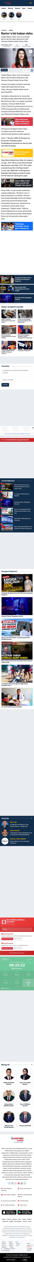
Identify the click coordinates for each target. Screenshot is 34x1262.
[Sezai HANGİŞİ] (4, 832)
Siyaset (17, 8)
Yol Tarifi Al (18, 938)
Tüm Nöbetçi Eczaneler (17, 953)
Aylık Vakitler (6, 988)
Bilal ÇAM (13, 822)
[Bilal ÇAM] (4, 824)
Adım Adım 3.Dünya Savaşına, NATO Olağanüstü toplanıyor (25, 336)
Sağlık (11, 1221)
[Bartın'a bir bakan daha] (17, 58)
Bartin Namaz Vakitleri (9, 1194)
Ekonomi (5, 1221)
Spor (24, 8)
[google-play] (25, 1212)
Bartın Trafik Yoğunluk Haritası (25, 1195)
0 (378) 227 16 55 (8, 948)
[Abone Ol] (31, 70)
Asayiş (3, 8)
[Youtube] (18, 1183)
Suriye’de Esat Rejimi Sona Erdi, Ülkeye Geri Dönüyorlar (24, 321)
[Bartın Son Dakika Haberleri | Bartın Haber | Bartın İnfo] (7, 3)
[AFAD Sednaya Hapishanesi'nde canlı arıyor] (8, 314)
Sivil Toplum (18, 1221)
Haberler (4, 30)
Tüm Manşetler (24, 1201)
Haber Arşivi (23, 1205)
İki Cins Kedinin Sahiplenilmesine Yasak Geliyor (8, 336)
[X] (12, 1183)
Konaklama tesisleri (9, 1248)
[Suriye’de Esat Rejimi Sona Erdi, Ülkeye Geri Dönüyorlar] (25, 314)
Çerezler (19, 1260)
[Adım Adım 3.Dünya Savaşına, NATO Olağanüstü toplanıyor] (25, 329)
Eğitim (29, 1219)
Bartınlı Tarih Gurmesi (18, 839)
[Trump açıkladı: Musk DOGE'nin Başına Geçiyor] (8, 345)
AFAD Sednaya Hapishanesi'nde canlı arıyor (8, 321)
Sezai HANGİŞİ (14, 830)
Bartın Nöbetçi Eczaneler (6, 1189)
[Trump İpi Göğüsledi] (25, 345)
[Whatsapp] (24, 1183)
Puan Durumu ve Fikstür (9, 1201)
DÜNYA (11, 30)
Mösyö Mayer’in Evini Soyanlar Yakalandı (19, 842)
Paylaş (5, 70)
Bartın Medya (6, 1250)
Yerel (29, 1221)
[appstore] (9, 1212)
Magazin (4, 1247)
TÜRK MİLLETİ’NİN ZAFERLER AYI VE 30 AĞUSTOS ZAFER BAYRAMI (21, 834)
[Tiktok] (21, 1183)
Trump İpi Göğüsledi (24, 350)
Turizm (25, 1221)
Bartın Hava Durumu (25, 1188)
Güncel (10, 8)
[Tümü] (32, 818)
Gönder (5, 385)
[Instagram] (15, 1183)
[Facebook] (9, 1183)
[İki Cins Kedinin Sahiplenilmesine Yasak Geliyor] (8, 329)
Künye (11, 1247)
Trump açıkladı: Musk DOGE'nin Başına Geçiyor (7, 352)
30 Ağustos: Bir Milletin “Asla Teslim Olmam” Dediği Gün (19, 825)
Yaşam (30, 8)
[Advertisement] (17, 408)
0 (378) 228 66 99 (8, 938)
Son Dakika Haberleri (9, 1205)
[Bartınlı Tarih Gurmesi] (4, 841)
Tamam (25, 1259)
